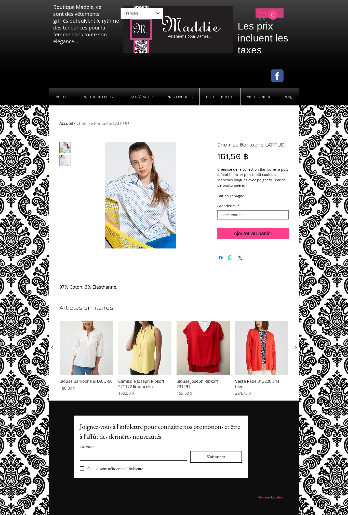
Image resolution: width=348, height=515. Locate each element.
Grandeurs (228, 206)
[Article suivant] (296, 348)
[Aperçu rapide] (86, 348)
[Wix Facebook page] (277, 75)
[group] (174, 358)
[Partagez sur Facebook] (221, 258)
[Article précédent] (52, 348)
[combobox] (253, 214)
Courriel (87, 447)
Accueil (66, 123)
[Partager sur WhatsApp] (230, 258)
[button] (268, 15)
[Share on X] (240, 258)
